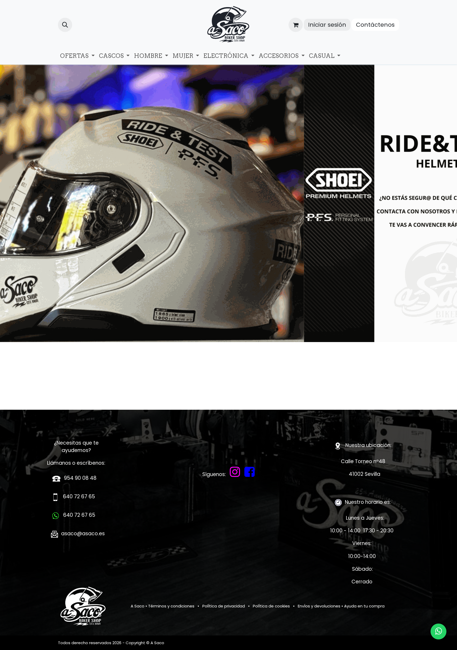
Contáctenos (375, 25)
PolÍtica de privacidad (223, 606)
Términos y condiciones (171, 606)
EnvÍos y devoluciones (319, 606)
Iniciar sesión (327, 25)
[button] (65, 25)
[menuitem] (77, 55)
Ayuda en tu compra (364, 606)
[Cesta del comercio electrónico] (296, 25)
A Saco (137, 606)
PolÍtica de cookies (271, 606)
